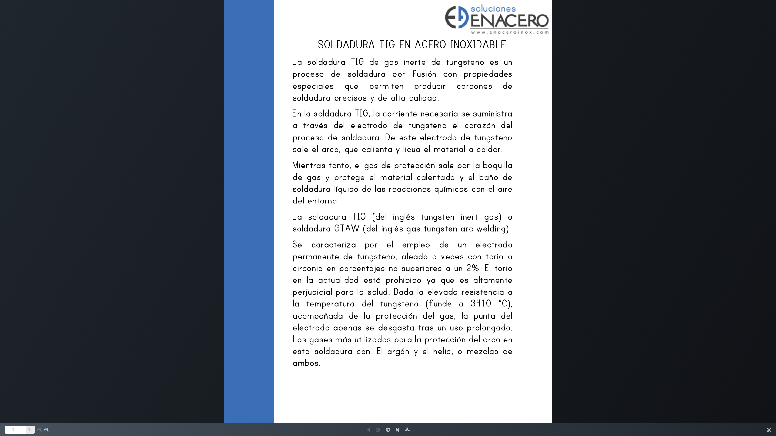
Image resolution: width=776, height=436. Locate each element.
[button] (46, 429)
